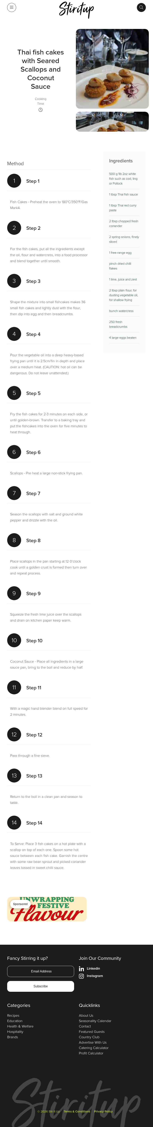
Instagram (95, 975)
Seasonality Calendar (95, 1020)
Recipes (13, 1015)
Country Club (89, 1037)
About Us (86, 1015)
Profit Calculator (91, 1053)
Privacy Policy (103, 1111)
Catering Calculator (94, 1047)
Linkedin (93, 968)
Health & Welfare (20, 1026)
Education (15, 1020)
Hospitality (15, 1031)
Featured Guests (92, 1031)
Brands (12, 1037)
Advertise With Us (93, 1042)
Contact (85, 1026)
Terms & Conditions (77, 1111)
